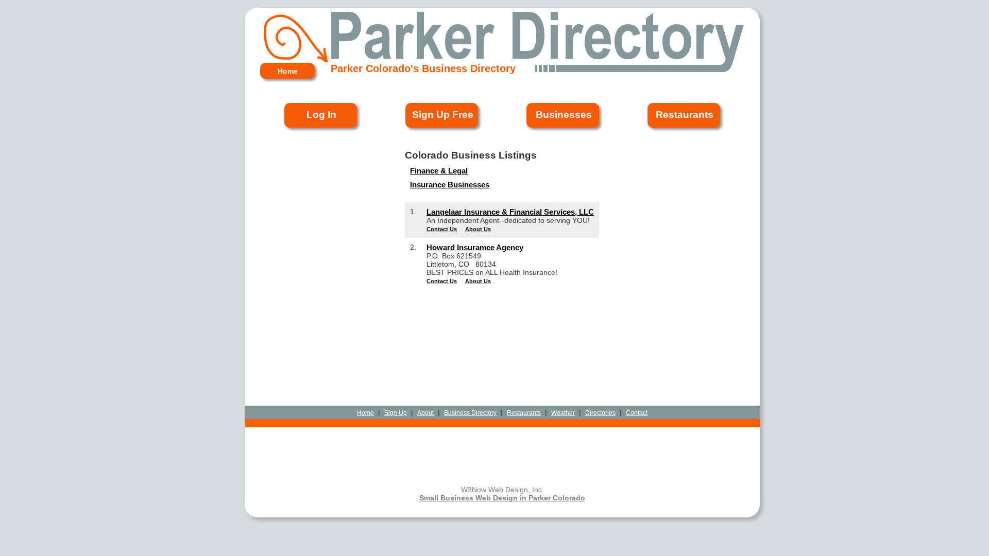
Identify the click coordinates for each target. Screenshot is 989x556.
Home (365, 412)
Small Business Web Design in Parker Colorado (502, 498)
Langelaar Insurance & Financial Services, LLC (510, 211)
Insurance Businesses (449, 184)
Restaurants (524, 412)
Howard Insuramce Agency (475, 247)
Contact (636, 412)
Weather (563, 412)
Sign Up (395, 412)
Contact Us (442, 229)
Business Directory (470, 412)
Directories (600, 412)
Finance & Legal (439, 170)
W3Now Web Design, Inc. (502, 489)
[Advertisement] (502, 313)
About (425, 412)
